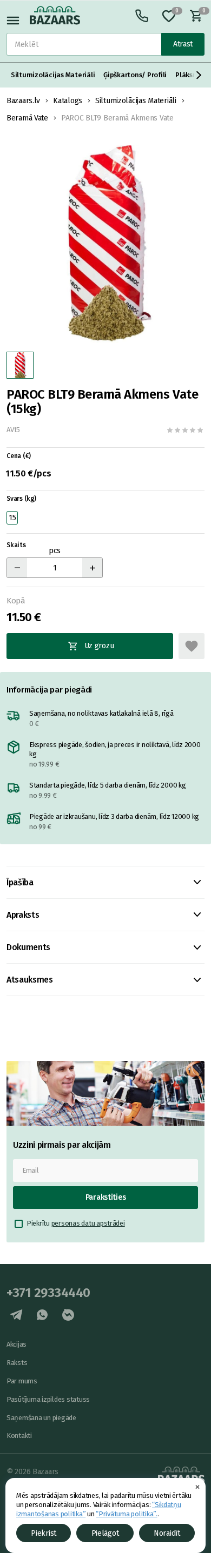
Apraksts (22, 915)
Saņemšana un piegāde (41, 1418)
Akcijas (16, 1344)
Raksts (16, 1363)
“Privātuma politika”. (126, 1514)
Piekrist (43, 1533)
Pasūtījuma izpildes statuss (48, 1399)
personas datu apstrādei (88, 1223)
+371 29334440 (48, 1293)
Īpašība (20, 882)
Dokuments (28, 947)
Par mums (21, 1381)
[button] (199, 75)
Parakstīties (105, 1197)
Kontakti (19, 1435)
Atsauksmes (29, 979)
